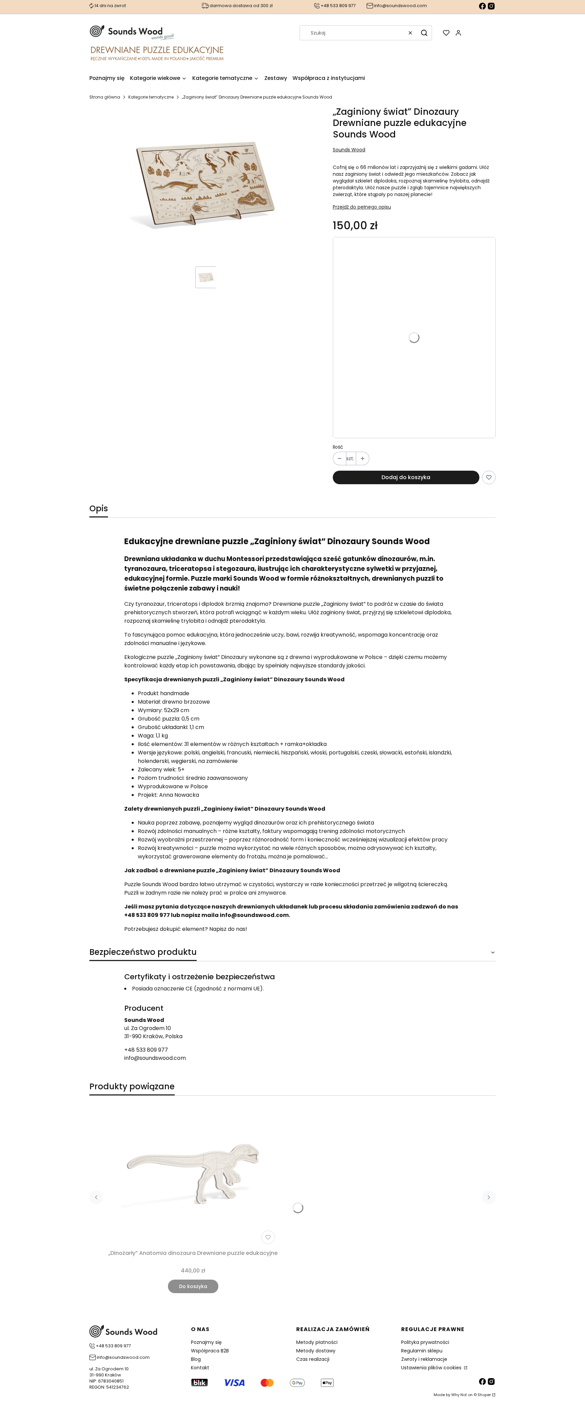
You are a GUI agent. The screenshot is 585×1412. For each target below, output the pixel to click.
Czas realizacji (312, 1359)
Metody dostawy (315, 1350)
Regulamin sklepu (421, 1350)
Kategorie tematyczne (151, 97)
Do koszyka (193, 1286)
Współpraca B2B (210, 1350)
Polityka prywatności (425, 1342)
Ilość (338, 447)
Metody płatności (317, 1342)
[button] (424, 33)
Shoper (484, 1394)
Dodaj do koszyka (406, 477)
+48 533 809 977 (146, 1050)
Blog (196, 1359)
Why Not (459, 1394)
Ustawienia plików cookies (432, 1367)
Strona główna (104, 97)
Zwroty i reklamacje (424, 1359)
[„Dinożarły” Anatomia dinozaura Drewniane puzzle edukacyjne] (193, 1174)
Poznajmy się (206, 1342)
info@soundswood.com (155, 1058)
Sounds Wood (349, 149)
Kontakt (200, 1367)
